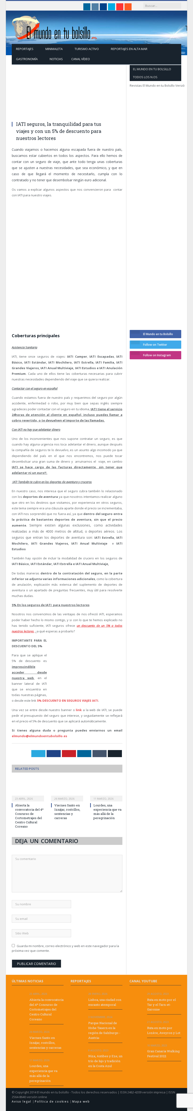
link (79, 710)
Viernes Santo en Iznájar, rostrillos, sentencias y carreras (67, 811)
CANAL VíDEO (80, 59)
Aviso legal (22, 1101)
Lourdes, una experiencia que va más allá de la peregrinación (107, 811)
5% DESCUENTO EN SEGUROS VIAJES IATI (67, 700)
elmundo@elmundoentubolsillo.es (39, 736)
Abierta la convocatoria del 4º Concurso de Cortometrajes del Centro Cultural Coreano (29, 816)
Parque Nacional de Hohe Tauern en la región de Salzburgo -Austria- (104, 1030)
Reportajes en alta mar (129, 49)
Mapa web (81, 1101)
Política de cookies (52, 1101)
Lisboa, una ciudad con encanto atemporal (104, 1002)
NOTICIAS (56, 59)
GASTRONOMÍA (27, 59)
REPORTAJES (24, 49)
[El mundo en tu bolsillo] (54, 26)
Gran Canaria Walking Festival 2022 (163, 1053)
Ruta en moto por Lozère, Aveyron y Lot (163, 1030)
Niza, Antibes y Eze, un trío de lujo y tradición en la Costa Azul (105, 1061)
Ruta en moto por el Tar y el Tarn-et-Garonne (161, 1005)
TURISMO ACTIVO (87, 49)
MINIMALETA (54, 49)
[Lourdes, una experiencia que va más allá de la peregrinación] (106, 789)
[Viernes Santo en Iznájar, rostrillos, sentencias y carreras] (67, 789)
